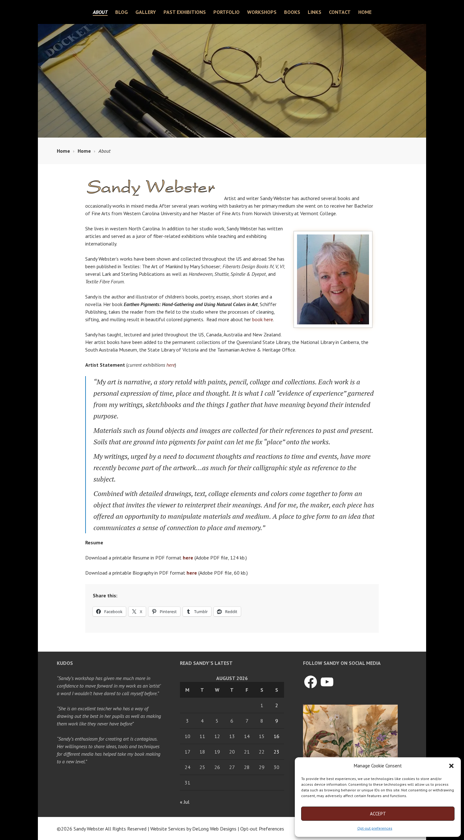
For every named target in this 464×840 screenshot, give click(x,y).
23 (276, 751)
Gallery (145, 12)
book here (262, 319)
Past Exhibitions (185, 12)
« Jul (184, 802)
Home (365, 12)
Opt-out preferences (374, 828)
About (100, 12)
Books (292, 12)
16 (276, 736)
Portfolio (226, 12)
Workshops (262, 12)
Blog (121, 12)
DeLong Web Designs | (216, 828)
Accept (378, 814)
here (170, 365)
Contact (340, 12)
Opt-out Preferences (262, 828)
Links (314, 12)
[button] (451, 766)
